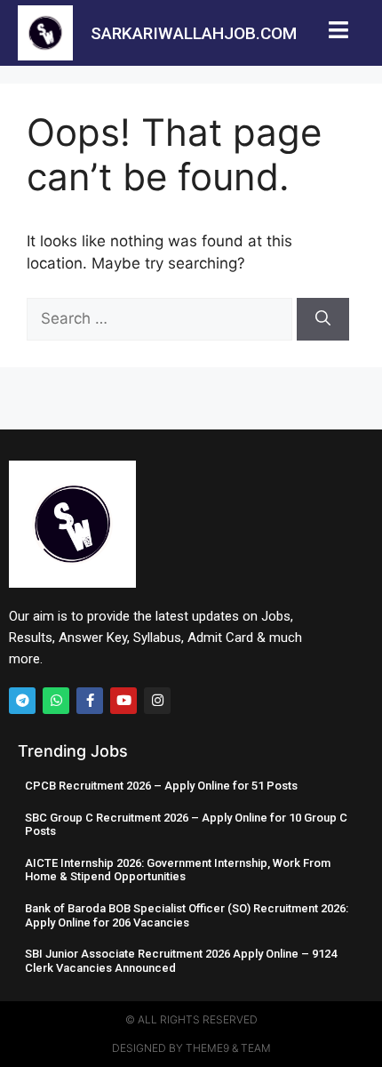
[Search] (323, 319)
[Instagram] (157, 700)
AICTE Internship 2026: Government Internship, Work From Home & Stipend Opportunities (177, 870)
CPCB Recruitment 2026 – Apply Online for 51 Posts (161, 785)
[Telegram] (22, 700)
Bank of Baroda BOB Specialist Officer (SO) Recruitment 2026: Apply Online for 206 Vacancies (186, 915)
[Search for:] (162, 318)
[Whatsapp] (56, 700)
